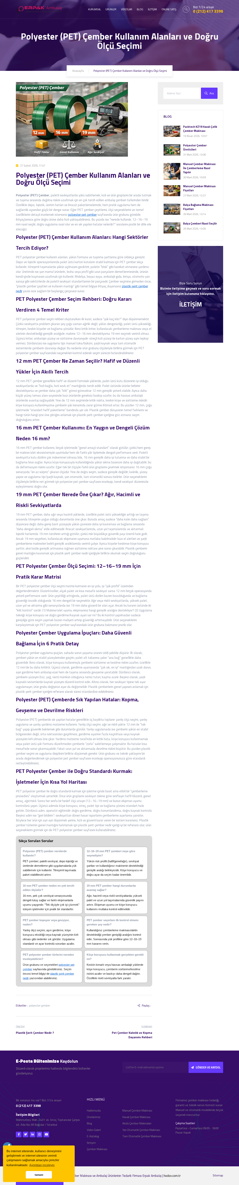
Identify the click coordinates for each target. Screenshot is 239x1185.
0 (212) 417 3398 (208, 11)
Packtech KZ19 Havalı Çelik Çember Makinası (200, 129)
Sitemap (218, 1175)
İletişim (91, 1143)
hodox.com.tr (172, 1175)
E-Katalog (93, 1136)
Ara (211, 93)
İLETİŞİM (152, 9)
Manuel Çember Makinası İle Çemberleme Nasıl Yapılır (199, 168)
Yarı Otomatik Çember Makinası (141, 1130)
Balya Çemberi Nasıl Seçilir (200, 223)
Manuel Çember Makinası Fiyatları (199, 188)
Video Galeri (94, 1130)
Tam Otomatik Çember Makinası (141, 1136)
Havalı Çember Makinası (136, 1117)
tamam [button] (39, 1174)
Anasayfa (78, 71)
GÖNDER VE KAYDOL (208, 1067)
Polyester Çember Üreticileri (195, 147)
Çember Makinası (97, 1149)
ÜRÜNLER (110, 9)
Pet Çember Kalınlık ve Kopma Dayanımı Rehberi (132, 1034)
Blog (89, 1123)
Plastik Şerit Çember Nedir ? (35, 1032)
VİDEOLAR (126, 9)
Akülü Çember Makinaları (136, 1123)
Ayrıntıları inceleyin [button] (42, 1165)
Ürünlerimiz (93, 1117)
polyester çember (39, 1005)
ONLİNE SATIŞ (169, 9)
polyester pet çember (82, 214)
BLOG (140, 9)
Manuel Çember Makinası (137, 1110)
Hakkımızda (94, 1110)
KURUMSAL (94, 9)
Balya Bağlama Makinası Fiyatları (198, 207)
